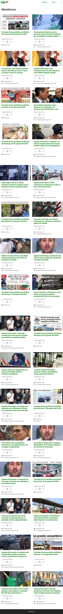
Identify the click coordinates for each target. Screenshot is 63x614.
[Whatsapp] (3, 41)
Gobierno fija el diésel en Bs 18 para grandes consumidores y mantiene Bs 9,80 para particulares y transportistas (15, 591)
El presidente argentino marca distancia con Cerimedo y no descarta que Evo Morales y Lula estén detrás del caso (46, 107)
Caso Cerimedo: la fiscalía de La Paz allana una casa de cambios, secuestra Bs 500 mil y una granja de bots (47, 294)
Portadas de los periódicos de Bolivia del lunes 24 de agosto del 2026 (15, 106)
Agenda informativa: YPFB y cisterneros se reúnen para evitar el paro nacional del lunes (47, 185)
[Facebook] (7, 41)
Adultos (38, 421)
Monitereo (51, 156)
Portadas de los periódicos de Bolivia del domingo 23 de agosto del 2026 (15, 143)
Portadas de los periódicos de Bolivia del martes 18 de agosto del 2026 (47, 480)
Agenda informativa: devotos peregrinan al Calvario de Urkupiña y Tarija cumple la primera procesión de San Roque (47, 591)
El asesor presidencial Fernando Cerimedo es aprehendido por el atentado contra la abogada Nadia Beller (14, 518)
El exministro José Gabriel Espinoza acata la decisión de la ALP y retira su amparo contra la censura (15, 71)
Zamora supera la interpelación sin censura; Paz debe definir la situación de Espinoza (15, 372)
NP (43, 45)
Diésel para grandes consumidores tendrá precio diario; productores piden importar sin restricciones (47, 518)
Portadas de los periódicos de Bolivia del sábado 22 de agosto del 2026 (15, 220)
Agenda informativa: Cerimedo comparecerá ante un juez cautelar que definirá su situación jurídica (14, 335)
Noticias (44, 2)
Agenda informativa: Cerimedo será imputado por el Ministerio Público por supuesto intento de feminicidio (15, 408)
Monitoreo (7, 45)
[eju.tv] (5, 2)
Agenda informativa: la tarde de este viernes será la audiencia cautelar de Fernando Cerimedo (47, 258)
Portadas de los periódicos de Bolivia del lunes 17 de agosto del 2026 (47, 553)
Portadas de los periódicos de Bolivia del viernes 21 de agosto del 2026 (15, 293)
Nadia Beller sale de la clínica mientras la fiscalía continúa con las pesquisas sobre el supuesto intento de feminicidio (15, 185)
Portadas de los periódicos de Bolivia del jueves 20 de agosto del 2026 (47, 334)
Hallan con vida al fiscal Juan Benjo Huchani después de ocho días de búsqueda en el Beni (15, 258)
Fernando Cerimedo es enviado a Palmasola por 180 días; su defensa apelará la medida (47, 221)
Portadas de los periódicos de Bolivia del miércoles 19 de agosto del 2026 (47, 407)
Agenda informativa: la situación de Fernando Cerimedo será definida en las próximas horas (15, 481)
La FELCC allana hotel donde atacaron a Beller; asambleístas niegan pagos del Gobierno (45, 372)
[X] (11, 41)
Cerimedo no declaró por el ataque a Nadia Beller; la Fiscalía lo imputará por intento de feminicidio (47, 445)
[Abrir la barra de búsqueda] (61, 2)
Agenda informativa (41, 83)
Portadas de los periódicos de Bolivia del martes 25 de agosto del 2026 (15, 33)
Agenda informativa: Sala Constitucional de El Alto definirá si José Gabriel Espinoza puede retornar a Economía (47, 71)
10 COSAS (39, 47)
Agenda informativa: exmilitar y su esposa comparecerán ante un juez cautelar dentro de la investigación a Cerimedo (47, 144)
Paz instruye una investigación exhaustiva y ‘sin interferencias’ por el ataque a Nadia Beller (15, 445)
